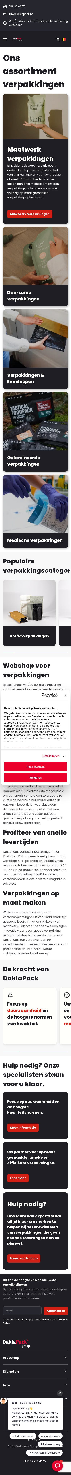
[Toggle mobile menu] (5, 39)
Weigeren (35, 777)
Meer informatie (23, 1128)
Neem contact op (24, 1258)
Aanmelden (56, 1311)
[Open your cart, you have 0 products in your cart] (58, 39)
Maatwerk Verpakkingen (30, 214)
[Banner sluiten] (65, 695)
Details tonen (50, 755)
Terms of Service (35, 1460)
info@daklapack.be (21, 14)
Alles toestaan (36, 766)
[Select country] (65, 39)
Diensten (11, 1371)
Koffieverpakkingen (29, 636)
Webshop (11, 1357)
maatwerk (10, 926)
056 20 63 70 (17, 6)
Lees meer (18, 1178)
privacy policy (23, 747)
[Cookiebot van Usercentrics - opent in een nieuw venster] (43, 695)
